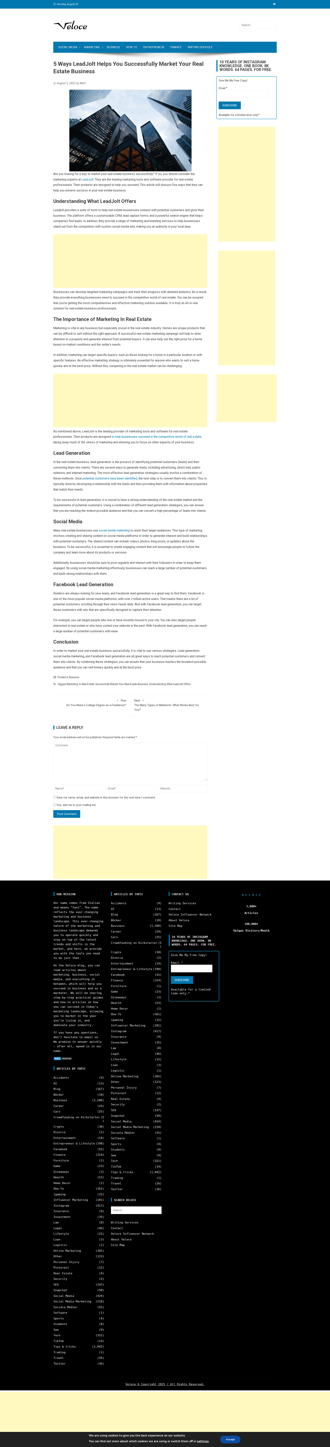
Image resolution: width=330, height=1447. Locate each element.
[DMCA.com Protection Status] (63, 1058)
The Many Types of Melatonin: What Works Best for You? (166, 705)
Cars (56, 1111)
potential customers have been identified (109, 478)
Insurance (61, 1211)
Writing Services (200, 47)
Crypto (58, 1126)
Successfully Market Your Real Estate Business (121, 684)
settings (203, 1441)
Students (60, 1324)
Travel (58, 1358)
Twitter (59, 1363)
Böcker (58, 1094)
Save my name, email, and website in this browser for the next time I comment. (106, 797)
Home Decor (62, 1183)
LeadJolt (87, 179)
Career (58, 1106)
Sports (58, 1318)
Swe (56, 1329)
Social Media (67, 47)
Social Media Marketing (72, 1301)
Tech (56, 1335)
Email (223, 88)
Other (57, 1256)
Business (113, 47)
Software (60, 1312)
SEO (56, 1284)
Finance (176, 47)
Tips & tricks (64, 1346)
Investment (62, 1217)
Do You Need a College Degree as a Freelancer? (96, 703)
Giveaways (61, 1172)
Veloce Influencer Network (132, 1233)
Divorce (59, 1132)
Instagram (61, 1205)
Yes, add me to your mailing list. (76, 805)
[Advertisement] (130, 261)
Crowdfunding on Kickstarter (76, 1117)
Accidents (61, 1077)
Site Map (118, 1245)
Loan (56, 1239)
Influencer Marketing (70, 1200)
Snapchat (60, 1290)
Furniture (61, 1160)
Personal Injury (66, 1262)
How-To (131, 47)
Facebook (60, 1149)
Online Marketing (67, 1250)
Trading (59, 1352)
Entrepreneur (153, 47)
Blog (56, 1089)
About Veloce (121, 1239)
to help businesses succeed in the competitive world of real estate (156, 437)
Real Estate (62, 1273)
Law (56, 1222)
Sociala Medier (65, 1307)
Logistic (60, 1245)
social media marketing (114, 530)
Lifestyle (61, 1233)
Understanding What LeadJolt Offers (170, 684)
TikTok (58, 1341)
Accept (230, 1439)
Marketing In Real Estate (80, 684)
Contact (117, 1228)
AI (55, 1083)
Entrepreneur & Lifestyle (74, 1143)
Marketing (92, 47)
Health (58, 1177)
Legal (57, 1228)
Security (60, 1279)
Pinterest (61, 1267)
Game (56, 1166)
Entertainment (64, 1138)
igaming (59, 1194)
